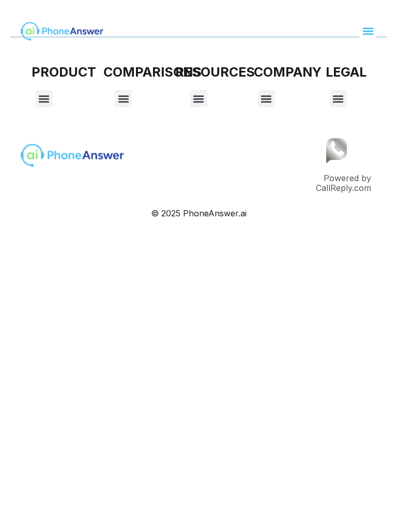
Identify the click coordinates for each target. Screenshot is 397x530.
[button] (367, 31)
